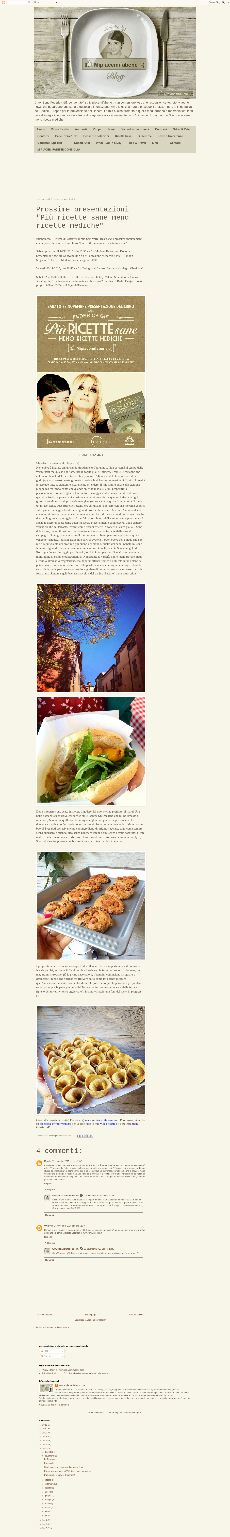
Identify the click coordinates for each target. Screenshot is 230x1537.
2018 (44, 1436)
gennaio (49, 1515)
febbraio (49, 1511)
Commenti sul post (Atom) (57, 1327)
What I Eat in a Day (108, 142)
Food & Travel (136, 142)
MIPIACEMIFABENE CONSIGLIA (58, 149)
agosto (48, 1488)
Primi (111, 129)
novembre (49, 1456)
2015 (44, 1448)
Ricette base (123, 136)
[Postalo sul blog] (81, 1136)
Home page (90, 1315)
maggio (48, 1499)
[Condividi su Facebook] (88, 1136)
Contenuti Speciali (49, 142)
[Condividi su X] (85, 1136)
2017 (44, 1440)
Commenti (48, 1356)
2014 (44, 1520)
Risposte (51, 1189)
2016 (44, 1444)
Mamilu (47, 1161)
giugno (48, 1496)
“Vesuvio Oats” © (49, 1370)
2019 (44, 1433)
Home (41, 129)
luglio (47, 1492)
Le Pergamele (50, 1459)
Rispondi (48, 1183)
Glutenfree (145, 136)
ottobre (48, 1480)
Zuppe (97, 129)
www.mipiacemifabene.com (65, 1195)
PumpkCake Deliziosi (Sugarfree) (59, 1475)
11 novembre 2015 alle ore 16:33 (99, 1195)
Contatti (175, 142)
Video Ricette (60, 129)
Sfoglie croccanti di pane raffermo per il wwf (64, 1467)
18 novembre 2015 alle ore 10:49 (99, 1249)
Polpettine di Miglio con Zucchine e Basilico (61, 1373)
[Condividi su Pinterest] (91, 1136)
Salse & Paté (181, 129)
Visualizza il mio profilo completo (54, 1405)
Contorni (161, 129)
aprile (47, 1503)
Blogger (137, 1413)
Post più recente (44, 1315)
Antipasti (81, 129)
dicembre (49, 1452)
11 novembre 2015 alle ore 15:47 (67, 1161)
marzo (48, 1507)
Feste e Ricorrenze (170, 136)
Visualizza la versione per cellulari (90, 1320)
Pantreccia (49, 1463)
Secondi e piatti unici (135, 129)
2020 (44, 1429)
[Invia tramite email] (78, 1136)
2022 (44, 1425)
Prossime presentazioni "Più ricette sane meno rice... (68, 1471)
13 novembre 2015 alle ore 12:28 (69, 1226)
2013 (44, 1524)
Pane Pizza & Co (66, 136)
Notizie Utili (82, 142)
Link (155, 142)
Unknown (48, 1226)
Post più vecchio (136, 1315)
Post (45, 1351)
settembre (49, 1484)
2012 (44, 1528)
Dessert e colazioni (96, 136)
